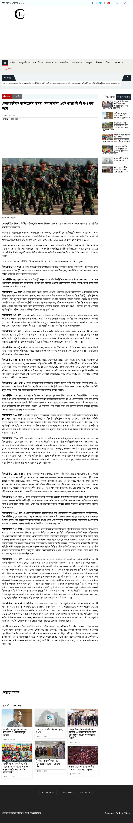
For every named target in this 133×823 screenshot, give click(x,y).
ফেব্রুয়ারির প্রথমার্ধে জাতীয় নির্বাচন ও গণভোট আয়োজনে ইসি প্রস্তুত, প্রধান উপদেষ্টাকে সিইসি (82, 734)
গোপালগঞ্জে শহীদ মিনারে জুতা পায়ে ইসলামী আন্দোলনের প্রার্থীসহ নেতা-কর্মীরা (116, 150)
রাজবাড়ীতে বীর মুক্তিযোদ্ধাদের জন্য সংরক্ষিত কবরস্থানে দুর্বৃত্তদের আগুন (101, 83)
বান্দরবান (50, 62)
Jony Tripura (125, 813)
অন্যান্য (117, 62)
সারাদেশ (75, 62)
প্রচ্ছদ (8, 96)
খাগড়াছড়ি (23, 62)
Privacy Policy (48, 792)
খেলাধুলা (88, 62)
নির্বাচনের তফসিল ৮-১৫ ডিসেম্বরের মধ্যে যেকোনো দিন (48, 763)
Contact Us (85, 792)
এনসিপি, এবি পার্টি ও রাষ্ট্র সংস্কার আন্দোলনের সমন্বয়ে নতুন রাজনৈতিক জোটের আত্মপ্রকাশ (16, 768)
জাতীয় (12, 62)
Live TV (7, 69)
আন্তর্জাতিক (63, 62)
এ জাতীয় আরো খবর (12, 705)
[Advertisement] (66, 38)
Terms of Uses (67, 792)
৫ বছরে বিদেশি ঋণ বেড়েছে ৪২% (49, 731)
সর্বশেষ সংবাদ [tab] (109, 96)
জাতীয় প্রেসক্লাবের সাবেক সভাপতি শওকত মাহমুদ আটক (53, 83)
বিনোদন (99, 62)
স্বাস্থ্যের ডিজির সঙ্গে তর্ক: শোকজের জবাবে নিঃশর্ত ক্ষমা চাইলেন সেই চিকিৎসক (115, 105)
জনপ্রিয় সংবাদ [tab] (123, 96)
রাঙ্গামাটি (36, 62)
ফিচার (108, 62)
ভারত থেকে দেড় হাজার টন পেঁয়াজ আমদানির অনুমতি (81, 768)
